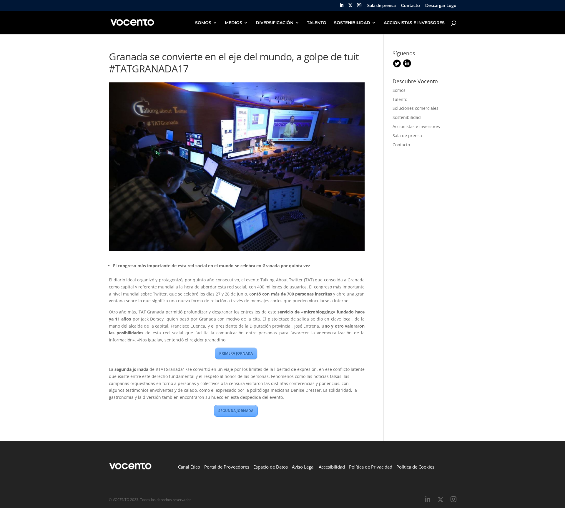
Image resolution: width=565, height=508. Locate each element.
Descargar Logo (440, 5)
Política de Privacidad (370, 467)
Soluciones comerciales (415, 108)
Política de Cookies (415, 467)
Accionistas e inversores (416, 126)
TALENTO (316, 23)
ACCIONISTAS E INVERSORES (414, 23)
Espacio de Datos (270, 467)
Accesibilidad (332, 467)
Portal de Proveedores (226, 467)
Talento (400, 99)
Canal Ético (189, 467)
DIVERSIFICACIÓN (274, 23)
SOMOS (203, 23)
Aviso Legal (303, 467)
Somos (399, 90)
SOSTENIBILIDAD (352, 23)
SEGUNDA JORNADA (235, 410)
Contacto (410, 5)
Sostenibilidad (407, 117)
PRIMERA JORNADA (236, 353)
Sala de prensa (381, 5)
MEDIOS (233, 23)
